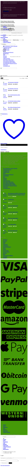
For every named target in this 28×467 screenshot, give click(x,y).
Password (3, 460)
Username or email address (7, 458)
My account (5, 250)
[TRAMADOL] (4, 113)
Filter (2, 78)
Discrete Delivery (7, 246)
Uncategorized (6, 65)
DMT (4, 36)
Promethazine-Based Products (10, 63)
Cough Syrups (6, 49)
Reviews (5, 253)
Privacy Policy (6, 251)
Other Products (7, 42)
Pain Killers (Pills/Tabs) (8, 59)
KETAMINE (6, 53)
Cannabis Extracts (7, 47)
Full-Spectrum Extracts (8, 52)
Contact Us (5, 245)
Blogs (4, 242)
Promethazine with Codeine (9, 62)
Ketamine (5, 37)
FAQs (4, 248)
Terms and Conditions (8, 255)
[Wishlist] (1, 115)
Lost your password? (5, 465)
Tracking (5, 256)
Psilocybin (5, 64)
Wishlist (5, 258)
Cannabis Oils (6, 48)
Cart (4, 243)
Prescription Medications (9, 61)
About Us (5, 239)
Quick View (3, 144)
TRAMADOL (4, 149)
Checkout (5, 244)
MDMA (5, 56)
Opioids (5, 57)
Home (2, 35)
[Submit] (3, 438)
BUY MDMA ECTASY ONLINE (10, 46)
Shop (4, 254)
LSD (4, 38)
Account (5, 240)
